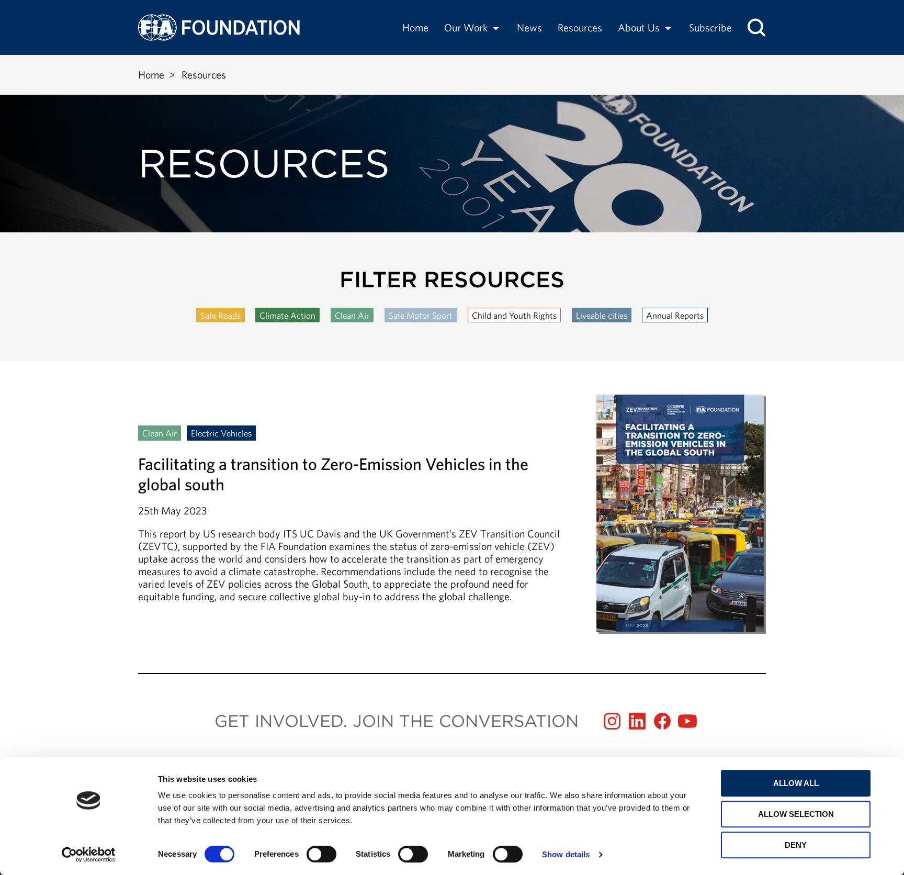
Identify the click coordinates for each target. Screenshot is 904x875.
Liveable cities (601, 315)
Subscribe (710, 27)
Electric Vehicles (221, 433)
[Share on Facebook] (662, 721)
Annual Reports (675, 315)
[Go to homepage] (219, 27)
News (529, 27)
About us (639, 27)
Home (415, 27)
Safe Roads (220, 315)
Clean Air (352, 315)
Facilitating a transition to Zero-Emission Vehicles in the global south (452, 514)
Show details (566, 854)
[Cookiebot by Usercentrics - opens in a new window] (88, 854)
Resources (580, 27)
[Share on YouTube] (687, 721)
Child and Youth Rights (514, 315)
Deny (796, 844)
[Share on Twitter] (637, 721)
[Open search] (756, 27)
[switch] (321, 854)
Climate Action (287, 315)
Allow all (796, 783)
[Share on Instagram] (612, 721)
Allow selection (796, 814)
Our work (466, 27)
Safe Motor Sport (421, 315)
